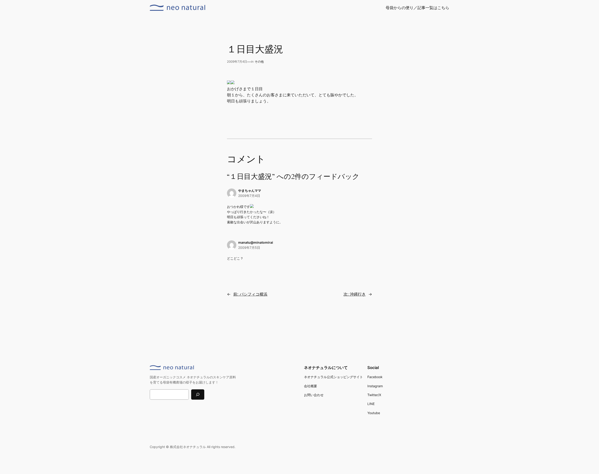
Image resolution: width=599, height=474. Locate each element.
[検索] (197, 394)
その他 (259, 61)
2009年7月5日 (249, 248)
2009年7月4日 (249, 196)
